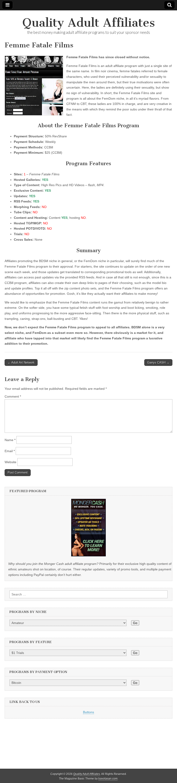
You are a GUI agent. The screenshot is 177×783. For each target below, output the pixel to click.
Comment (13, 396)
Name (10, 440)
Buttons (88, 712)
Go (135, 623)
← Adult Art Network (21, 362)
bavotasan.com (108, 778)
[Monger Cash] (88, 555)
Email (10, 451)
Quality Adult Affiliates (88, 23)
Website (10, 462)
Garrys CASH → (158, 362)
